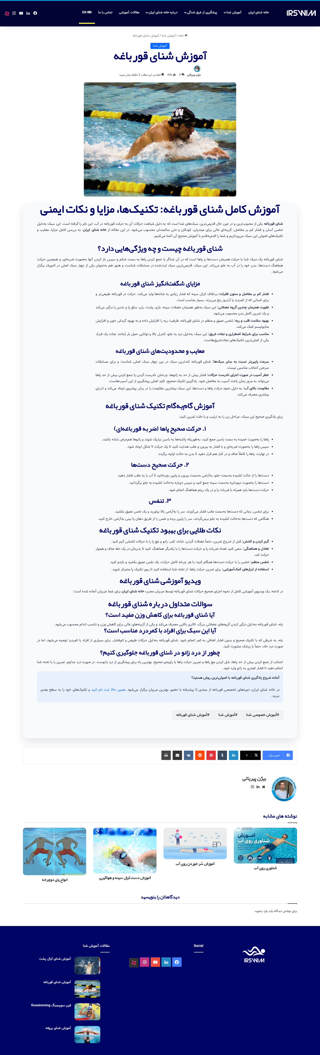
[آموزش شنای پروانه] (87, 1034)
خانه (181, 35)
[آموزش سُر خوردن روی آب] (195, 843)
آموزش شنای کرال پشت (55, 958)
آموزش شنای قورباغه (191, 715)
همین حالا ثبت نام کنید (108, 690)
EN (84, 12)
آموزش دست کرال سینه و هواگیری (125, 878)
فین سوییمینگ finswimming (51, 1005)
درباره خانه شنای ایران (163, 12)
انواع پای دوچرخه (54, 880)
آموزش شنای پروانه (58, 1028)
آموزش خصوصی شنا (261, 715)
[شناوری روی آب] (265, 845)
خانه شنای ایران (258, 12)
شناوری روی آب (265, 868)
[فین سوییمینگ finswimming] (87, 1011)
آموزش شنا (234, 12)
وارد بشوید (261, 911)
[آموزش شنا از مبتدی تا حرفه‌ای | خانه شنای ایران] (301, 13)
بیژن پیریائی (194, 75)
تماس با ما (105, 12)
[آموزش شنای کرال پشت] (87, 966)
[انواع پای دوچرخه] (54, 851)
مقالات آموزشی (129, 12)
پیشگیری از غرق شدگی (202, 12)
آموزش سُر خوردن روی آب (195, 864)
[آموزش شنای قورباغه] (87, 989)
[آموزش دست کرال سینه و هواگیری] (124, 850)
